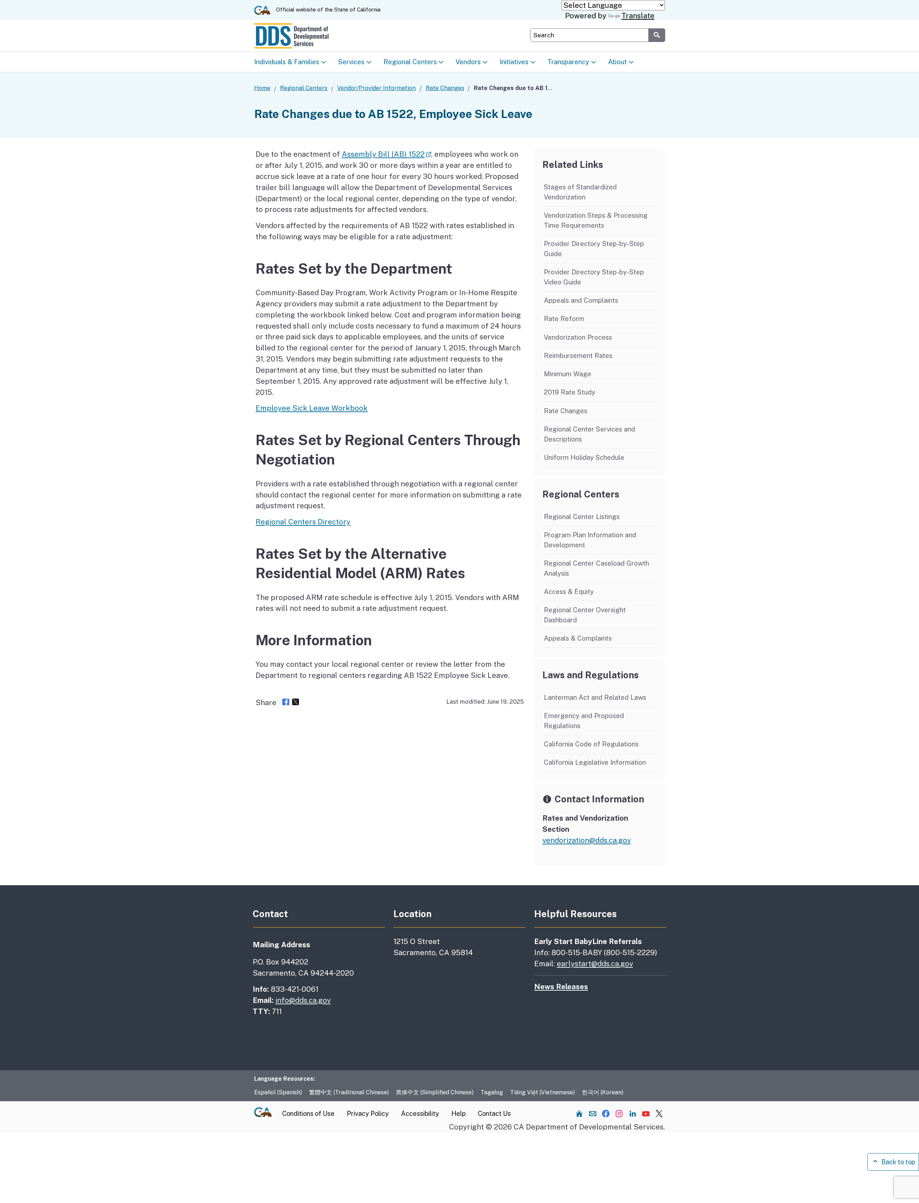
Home (262, 88)
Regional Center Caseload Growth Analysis (596, 568)
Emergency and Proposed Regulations (584, 721)
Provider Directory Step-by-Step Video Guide (594, 277)
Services (351, 61)
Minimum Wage (567, 374)
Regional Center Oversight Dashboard (585, 615)
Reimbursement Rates (578, 355)
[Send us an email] (593, 1113)
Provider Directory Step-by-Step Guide (594, 249)
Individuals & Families (286, 61)
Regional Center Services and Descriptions (589, 434)
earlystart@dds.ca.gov (595, 963)
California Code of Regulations (591, 744)
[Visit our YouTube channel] (646, 1113)
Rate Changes (445, 88)
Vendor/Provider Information (376, 88)
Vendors (468, 61)
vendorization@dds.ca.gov (586, 840)
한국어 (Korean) (602, 1092)
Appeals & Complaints (578, 638)
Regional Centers (410, 61)
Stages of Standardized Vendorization (580, 192)
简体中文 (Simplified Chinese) (435, 1092)
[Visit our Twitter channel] (659, 1113)
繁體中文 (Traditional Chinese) (349, 1092)
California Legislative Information (595, 762)
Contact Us (494, 1113)
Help (458, 1113)
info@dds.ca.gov (303, 1000)
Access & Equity (569, 591)
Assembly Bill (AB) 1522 (383, 154)
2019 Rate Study (569, 392)
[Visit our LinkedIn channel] (632, 1113)
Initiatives (514, 61)
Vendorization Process (578, 337)
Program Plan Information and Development (590, 540)
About (617, 61)
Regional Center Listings (582, 516)
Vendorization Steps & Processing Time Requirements (596, 220)
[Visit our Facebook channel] (606, 1113)
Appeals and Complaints (581, 300)
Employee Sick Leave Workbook (312, 408)
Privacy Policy (368, 1113)
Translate (637, 15)
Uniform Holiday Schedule (584, 457)
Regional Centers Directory (303, 521)
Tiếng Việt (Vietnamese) (542, 1092)
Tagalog (492, 1092)
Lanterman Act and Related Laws (595, 697)
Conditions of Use (308, 1113)
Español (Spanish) (278, 1092)
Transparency (568, 61)
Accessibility (420, 1113)
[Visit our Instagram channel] (619, 1113)
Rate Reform (564, 318)
